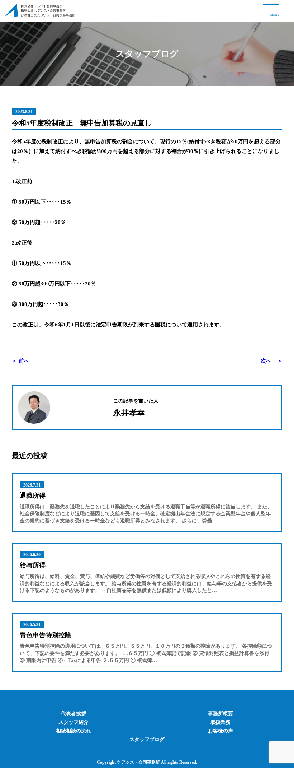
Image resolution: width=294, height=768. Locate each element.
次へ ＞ (271, 361)
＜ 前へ (20, 361)
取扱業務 (220, 722)
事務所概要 (220, 713)
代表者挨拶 (73, 713)
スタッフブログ (147, 739)
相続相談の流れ (73, 731)
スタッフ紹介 (73, 722)
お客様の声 (220, 731)
